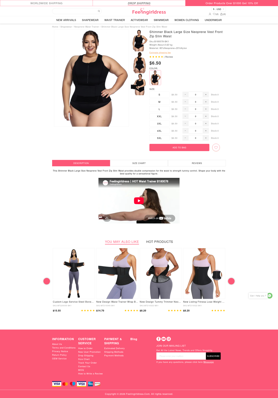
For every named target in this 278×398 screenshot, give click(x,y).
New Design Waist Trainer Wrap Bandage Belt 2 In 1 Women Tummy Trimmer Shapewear (117, 301)
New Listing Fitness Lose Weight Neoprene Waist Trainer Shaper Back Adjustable (204, 301)
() (217, 14)
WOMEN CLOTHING (186, 20)
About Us (57, 343)
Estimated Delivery (114, 348)
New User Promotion (89, 351)
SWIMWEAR (161, 20)
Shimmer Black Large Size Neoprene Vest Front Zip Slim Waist (134, 26)
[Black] (155, 77)
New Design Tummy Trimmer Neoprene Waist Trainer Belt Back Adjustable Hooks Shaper (161, 301)
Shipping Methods (114, 351)
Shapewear (66, 26)
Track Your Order (87, 362)
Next (231, 281)
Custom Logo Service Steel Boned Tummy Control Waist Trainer (74, 301)
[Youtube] (163, 339)
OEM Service (59, 358)
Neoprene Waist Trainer (86, 26)
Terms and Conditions (64, 347)
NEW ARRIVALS (66, 20)
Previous (46, 281)
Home (55, 26)
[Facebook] (158, 339)
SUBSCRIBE (213, 356)
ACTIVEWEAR (139, 20)
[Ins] (169, 339)
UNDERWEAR (213, 20)
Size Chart (84, 359)
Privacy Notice (60, 351)
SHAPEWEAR (90, 20)
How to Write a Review (90, 373)
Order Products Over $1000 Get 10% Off (232, 3)
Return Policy (59, 354)
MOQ (81, 369)
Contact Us (84, 366)
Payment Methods (114, 355)
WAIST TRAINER (114, 20)
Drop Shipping (85, 355)
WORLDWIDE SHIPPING (46, 3)
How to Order (85, 348)
